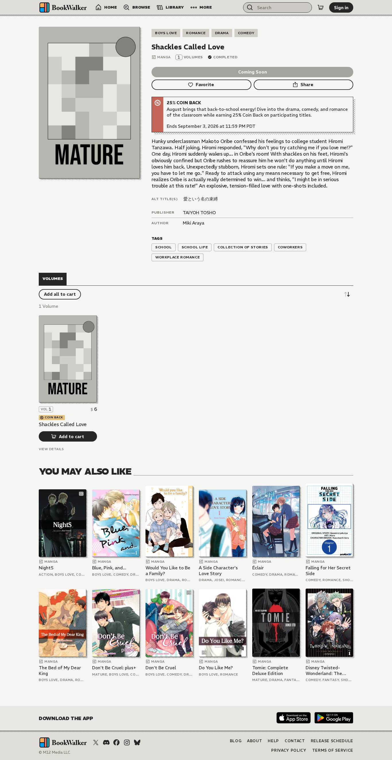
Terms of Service (332, 750)
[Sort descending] (347, 294)
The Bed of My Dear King (60, 670)
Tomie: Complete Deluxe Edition (270, 670)
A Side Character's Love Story (218, 570)
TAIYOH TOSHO (199, 212)
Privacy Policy (288, 750)
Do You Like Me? (216, 667)
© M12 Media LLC (54, 752)
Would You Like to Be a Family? (167, 570)
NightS (46, 568)
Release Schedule (332, 741)
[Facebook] (116, 742)
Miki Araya (193, 223)
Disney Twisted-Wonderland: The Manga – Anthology (326, 670)
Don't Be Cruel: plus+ (114, 667)
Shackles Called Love (62, 424)
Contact (295, 741)
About (254, 741)
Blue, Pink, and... (109, 568)
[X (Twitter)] (95, 742)
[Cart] (320, 7)
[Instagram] (126, 742)
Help (273, 741)
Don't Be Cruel (160, 667)
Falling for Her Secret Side (328, 570)
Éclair (258, 568)
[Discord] (106, 742)
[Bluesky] (137, 742)
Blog (236, 741)
